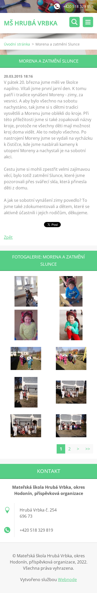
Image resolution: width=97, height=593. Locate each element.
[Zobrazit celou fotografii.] (26, 291)
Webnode (67, 579)
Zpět (8, 237)
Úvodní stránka (17, 44)
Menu (88, 22)
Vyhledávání (74, 22)
